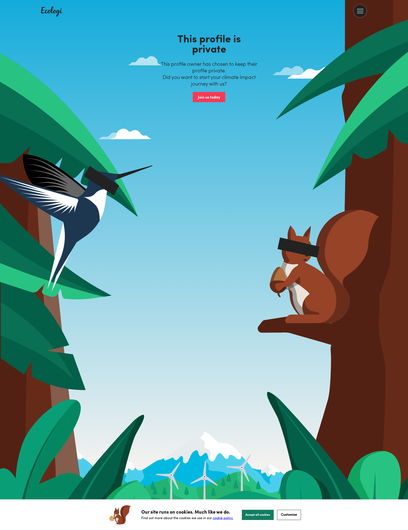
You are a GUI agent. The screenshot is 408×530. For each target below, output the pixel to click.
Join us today (209, 97)
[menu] (360, 11)
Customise (289, 514)
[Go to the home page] (51, 11)
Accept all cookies (257, 514)
